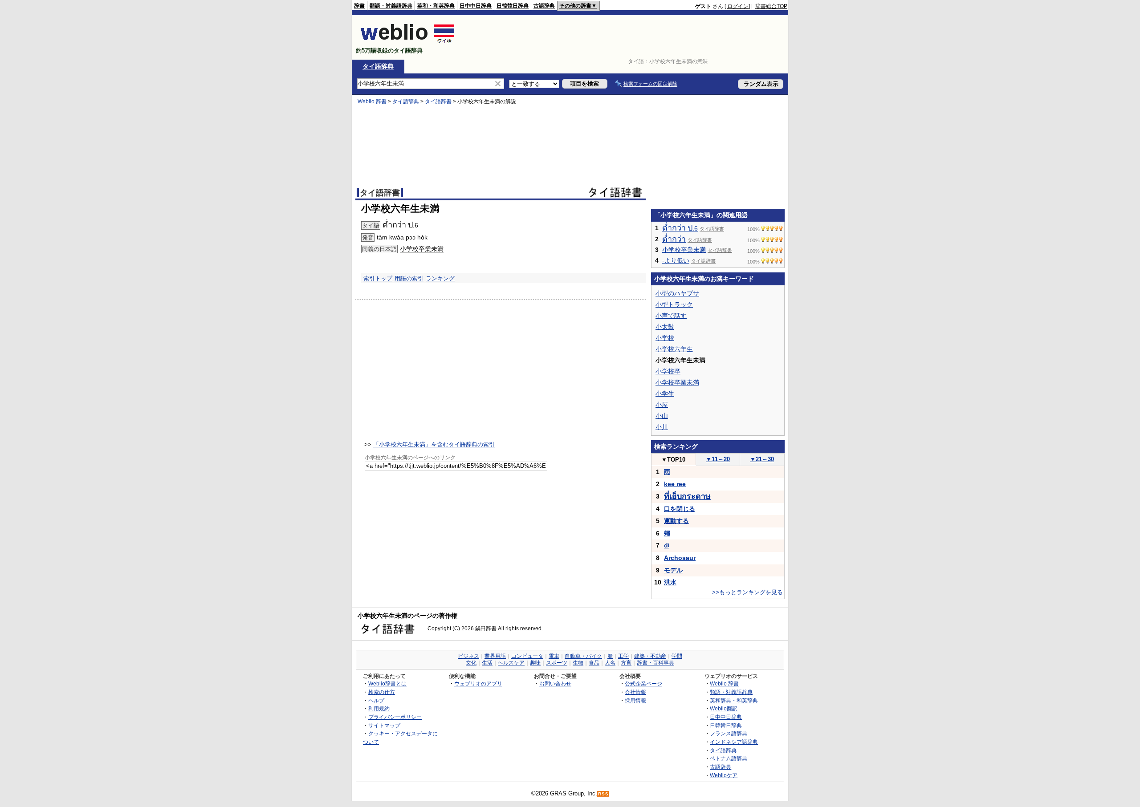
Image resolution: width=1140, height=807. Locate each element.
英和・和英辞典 (436, 5)
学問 (677, 656)
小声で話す (671, 315)
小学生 (665, 393)
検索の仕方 (381, 692)
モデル (673, 570)
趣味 (535, 662)
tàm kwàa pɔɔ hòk (402, 237)
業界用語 (495, 656)
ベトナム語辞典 (728, 758)
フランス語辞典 (728, 733)
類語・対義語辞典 (391, 5)
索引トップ (377, 278)
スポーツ (556, 662)
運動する (676, 520)
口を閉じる (679, 508)
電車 (554, 656)
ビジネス (468, 656)
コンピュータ (527, 656)
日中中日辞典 (476, 5)
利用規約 (379, 708)
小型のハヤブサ (677, 293)
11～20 (718, 459)
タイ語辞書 (438, 101)
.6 (400, 225)
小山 (662, 415)
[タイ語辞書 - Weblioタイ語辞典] (408, 43)
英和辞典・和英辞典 (734, 700)
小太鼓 (665, 326)
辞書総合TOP (771, 6)
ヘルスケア (511, 662)
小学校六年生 (674, 349)
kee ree (675, 483)
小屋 (662, 404)
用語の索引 (409, 278)
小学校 (665, 337)
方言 (626, 662)
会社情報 (635, 692)
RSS (603, 793)
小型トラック (674, 304)
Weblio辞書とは (387, 683)
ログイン (738, 6)
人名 (610, 662)
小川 (662, 426)
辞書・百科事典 (655, 662)
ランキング (440, 278)
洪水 (670, 582)
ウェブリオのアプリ (478, 683)
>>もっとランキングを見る (747, 592)
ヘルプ (376, 700)
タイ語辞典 (378, 66)
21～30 (762, 459)
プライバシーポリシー (395, 717)
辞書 (359, 5)
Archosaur (680, 557)
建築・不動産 (650, 656)
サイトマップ (384, 725)
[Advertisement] (625, 37)
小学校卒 (668, 371)
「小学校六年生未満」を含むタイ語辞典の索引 (434, 444)
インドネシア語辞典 (734, 742)
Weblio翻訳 (723, 708)
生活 (487, 662)
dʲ (666, 545)
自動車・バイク (583, 656)
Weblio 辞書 (372, 101)
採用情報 (635, 700)
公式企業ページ (643, 683)
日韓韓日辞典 (513, 5)
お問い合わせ (555, 683)
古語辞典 (544, 5)
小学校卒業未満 (422, 248)
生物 (578, 662)
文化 (471, 662)
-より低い (675, 260)
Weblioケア (723, 775)
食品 (594, 662)
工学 (623, 656)
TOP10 (673, 459)
